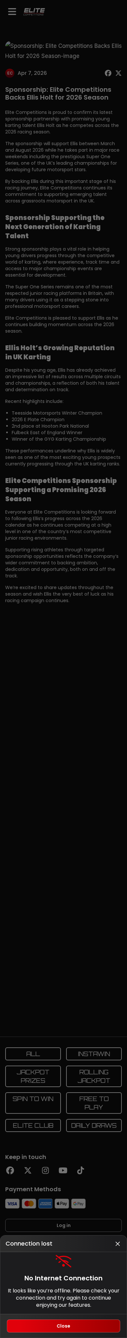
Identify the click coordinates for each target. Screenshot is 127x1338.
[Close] (117, 1244)
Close (63, 1326)
